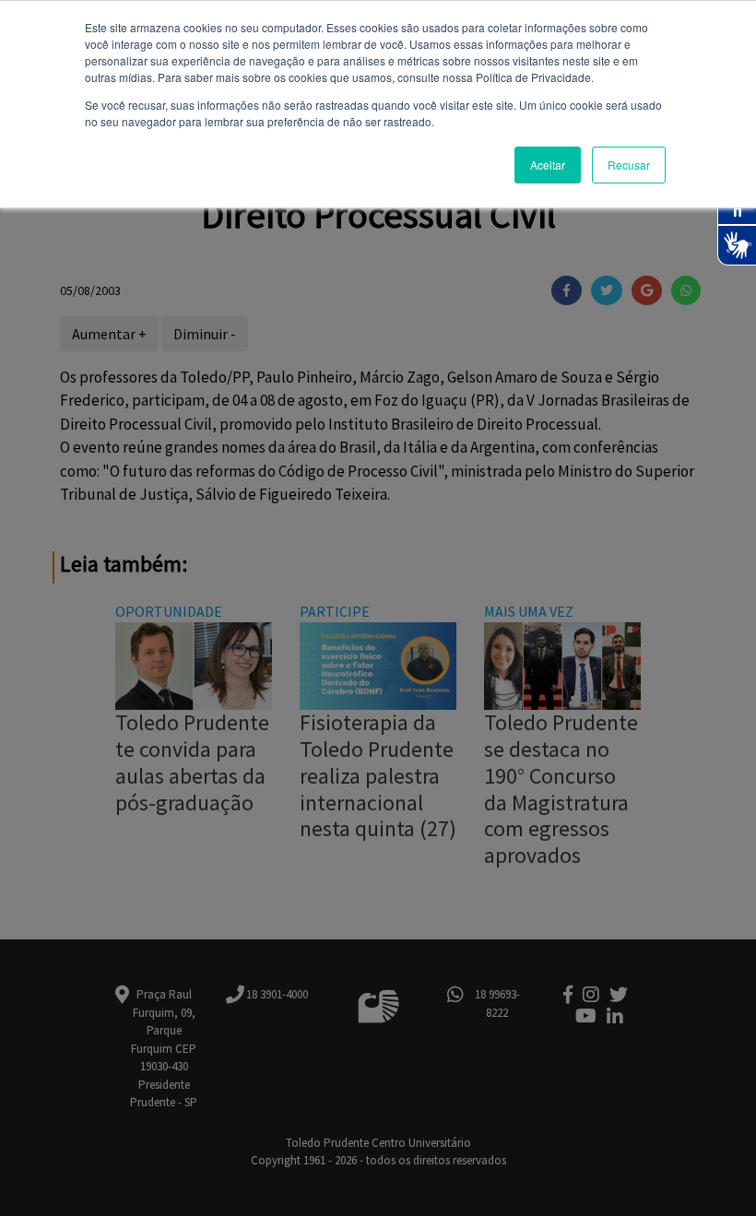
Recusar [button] (629, 164)
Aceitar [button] (547, 164)
